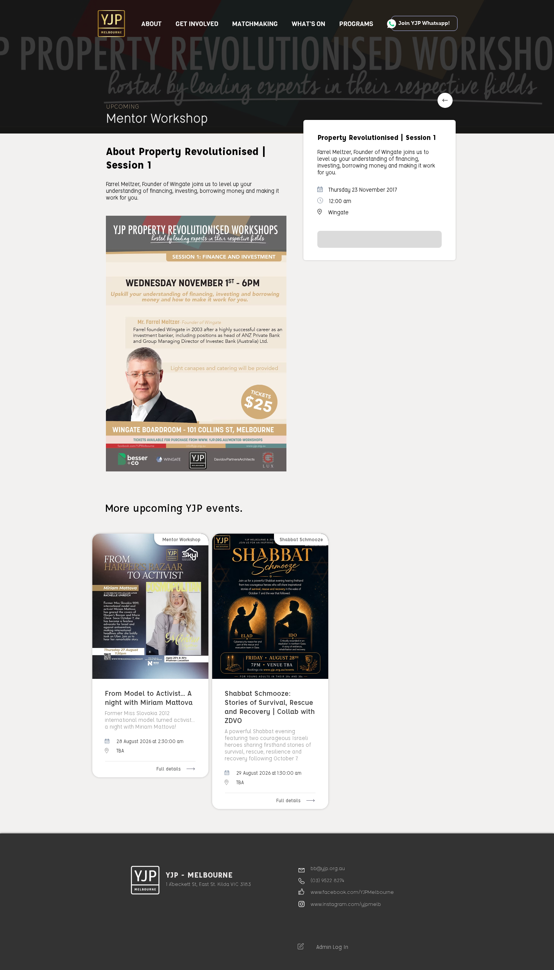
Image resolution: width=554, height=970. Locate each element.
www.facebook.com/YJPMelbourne (352, 892)
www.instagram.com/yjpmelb (346, 904)
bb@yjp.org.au (328, 868)
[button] (197, 24)
